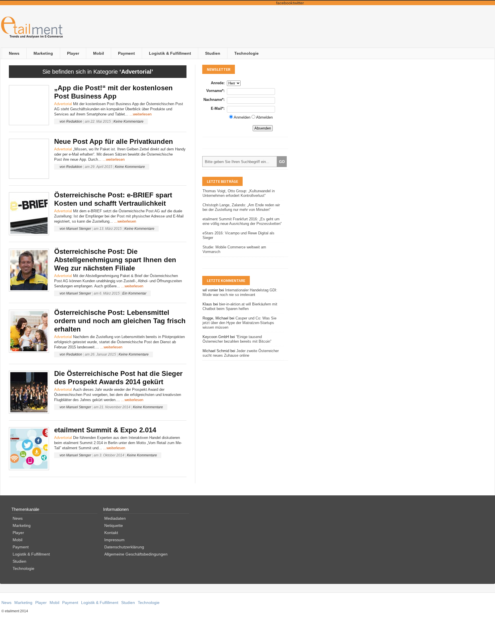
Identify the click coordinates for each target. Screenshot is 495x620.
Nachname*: (214, 99)
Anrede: (218, 83)
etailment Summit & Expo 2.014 (105, 430)
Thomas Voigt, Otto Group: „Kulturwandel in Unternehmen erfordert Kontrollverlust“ (239, 193)
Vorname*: (215, 91)
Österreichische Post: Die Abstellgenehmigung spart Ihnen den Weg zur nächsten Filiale (115, 260)
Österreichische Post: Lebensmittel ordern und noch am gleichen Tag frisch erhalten (120, 321)
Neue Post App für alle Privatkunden (113, 141)
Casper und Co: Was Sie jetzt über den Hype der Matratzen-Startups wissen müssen (239, 322)
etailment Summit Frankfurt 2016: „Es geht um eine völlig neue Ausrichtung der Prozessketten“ (242, 221)
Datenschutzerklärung (124, 547)
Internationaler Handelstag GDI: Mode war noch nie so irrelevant (240, 292)
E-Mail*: (218, 108)
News (14, 53)
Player (73, 53)
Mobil (98, 53)
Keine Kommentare (128, 121)
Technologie (246, 53)
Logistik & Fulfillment (170, 53)
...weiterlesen (140, 114)
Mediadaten (115, 518)
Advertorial (63, 104)
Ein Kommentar (134, 293)
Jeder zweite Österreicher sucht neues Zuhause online (241, 353)
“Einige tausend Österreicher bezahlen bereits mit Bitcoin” (237, 339)
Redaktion (74, 121)
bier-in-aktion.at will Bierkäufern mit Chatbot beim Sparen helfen (240, 306)
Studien (212, 53)
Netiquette (113, 525)
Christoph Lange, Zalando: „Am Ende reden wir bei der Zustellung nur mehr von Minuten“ (241, 207)
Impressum (114, 539)
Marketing (43, 53)
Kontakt (111, 532)
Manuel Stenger (78, 229)
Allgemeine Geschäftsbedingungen (136, 554)
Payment (126, 53)
